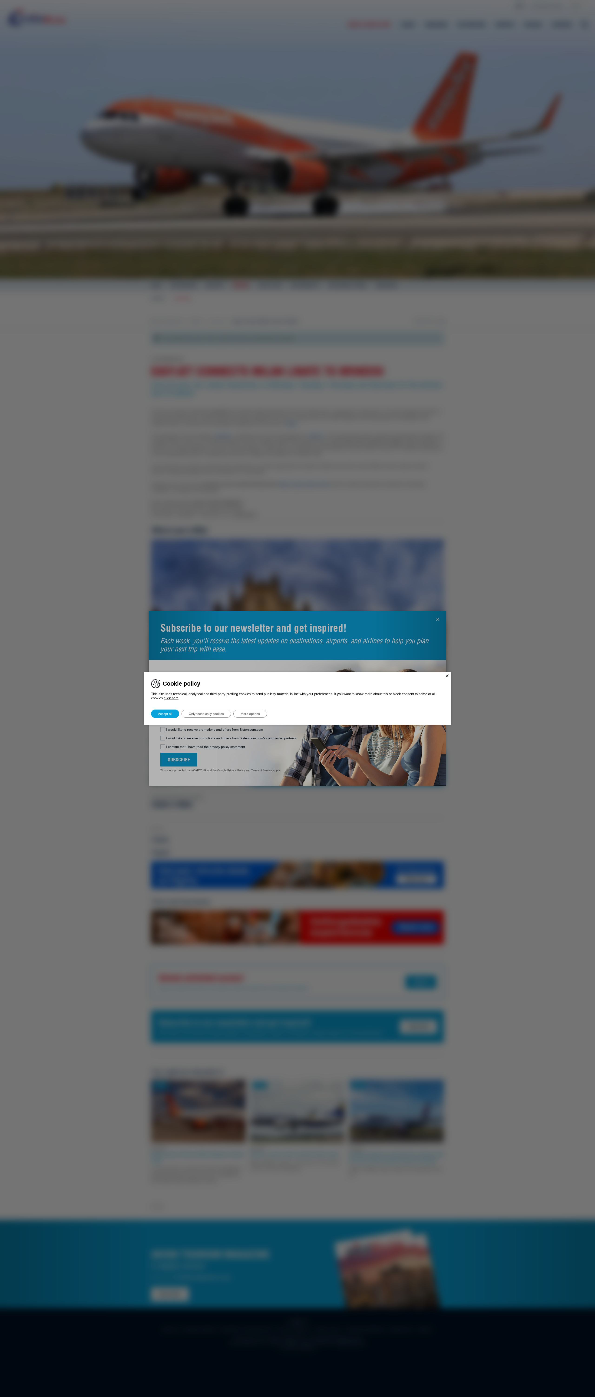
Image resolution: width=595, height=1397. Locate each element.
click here (171, 698)
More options (250, 714)
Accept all (165, 714)
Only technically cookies (206, 714)
